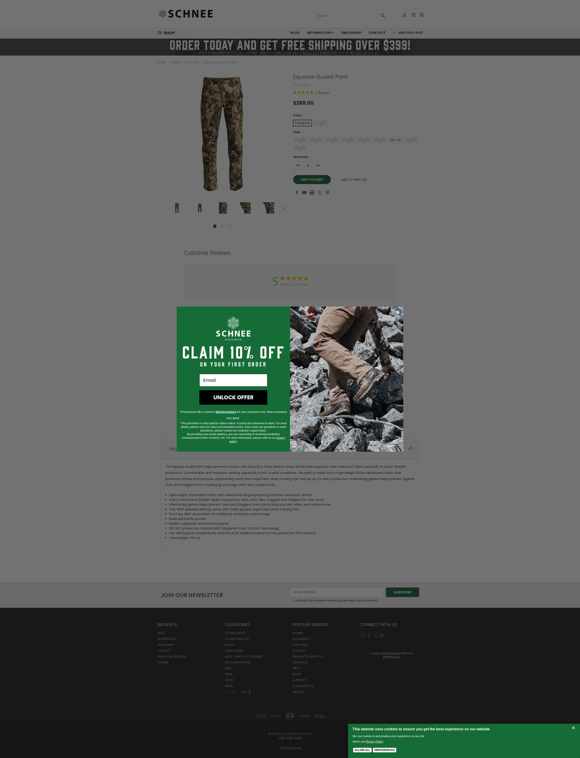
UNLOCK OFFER (233, 397)
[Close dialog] (397, 312)
